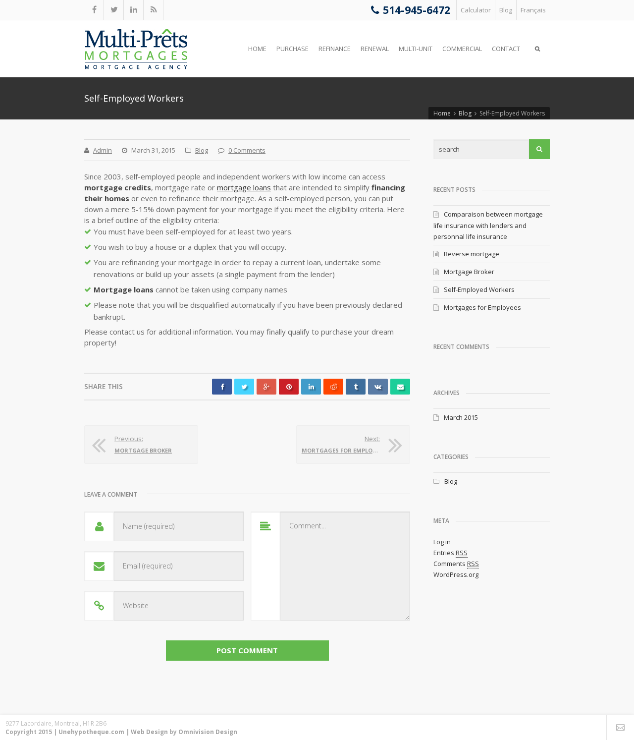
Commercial (462, 48)
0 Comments (246, 150)
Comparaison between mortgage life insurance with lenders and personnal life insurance (488, 225)
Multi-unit (415, 48)
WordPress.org (455, 574)
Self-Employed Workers (479, 289)
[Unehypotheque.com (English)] (136, 49)
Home (257, 48)
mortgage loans (244, 187)
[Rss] (153, 10)
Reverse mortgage (471, 253)
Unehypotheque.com (91, 732)
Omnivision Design (207, 732)
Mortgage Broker (469, 271)
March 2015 (461, 417)
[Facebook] (94, 10)
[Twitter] (114, 10)
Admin (102, 150)
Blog (505, 9)
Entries (450, 552)
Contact (506, 48)
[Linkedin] (134, 10)
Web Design (149, 732)
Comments (456, 563)
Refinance (334, 48)
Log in (442, 541)
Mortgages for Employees (482, 307)
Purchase (292, 48)
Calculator (476, 9)
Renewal (375, 48)
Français (533, 9)
